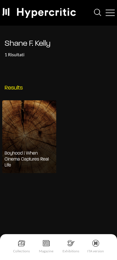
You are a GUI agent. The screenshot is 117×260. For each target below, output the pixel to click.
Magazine (46, 251)
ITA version (95, 251)
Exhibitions (70, 251)
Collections (21, 251)
